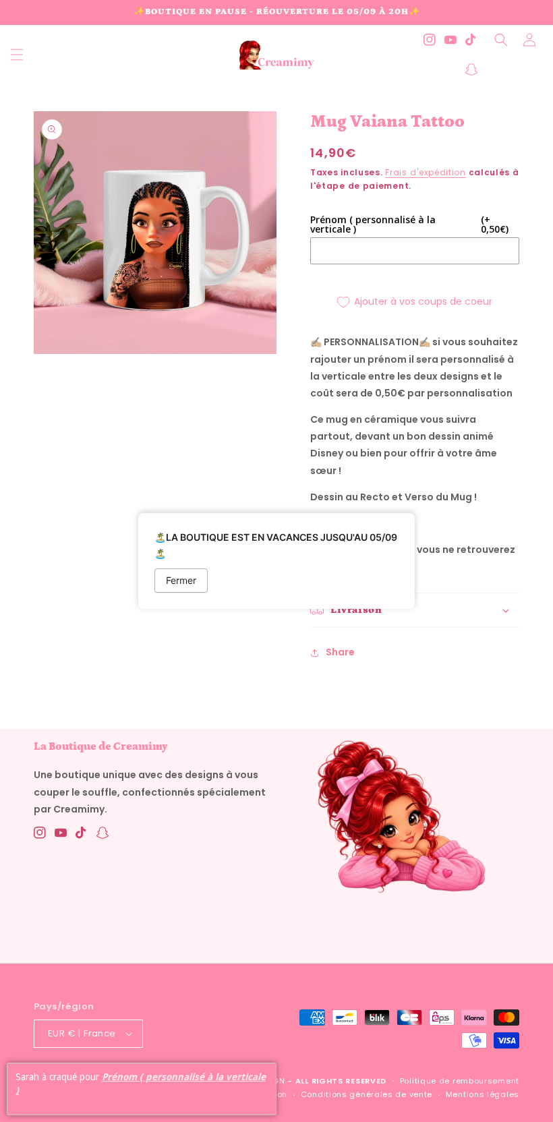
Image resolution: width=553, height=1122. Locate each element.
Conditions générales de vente (366, 1094)
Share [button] (340, 652)
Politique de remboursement (459, 1080)
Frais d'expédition (425, 172)
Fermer (181, 580)
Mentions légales (482, 1094)
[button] (17, 54)
